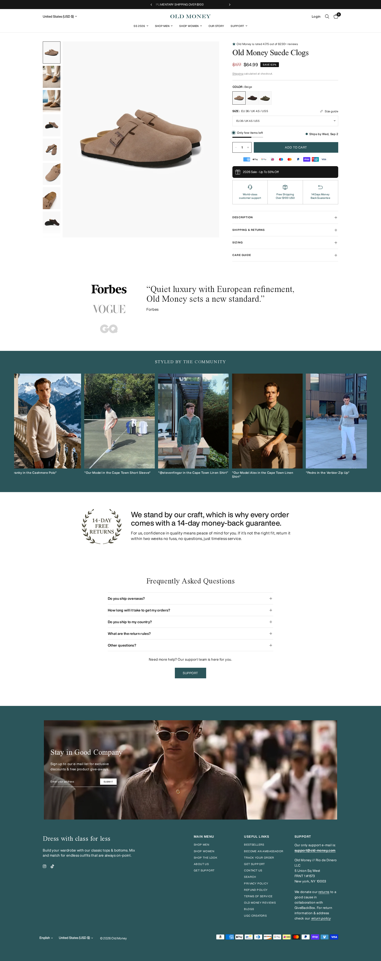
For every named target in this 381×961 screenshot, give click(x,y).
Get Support (254, 864)
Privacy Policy (256, 883)
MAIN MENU (204, 836)
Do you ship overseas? (126, 598)
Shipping (237, 73)
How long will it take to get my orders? (139, 610)
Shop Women (189, 25)
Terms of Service (258, 896)
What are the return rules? (129, 633)
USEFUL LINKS (256, 836)
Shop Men (162, 25)
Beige (239, 98)
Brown (252, 98)
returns (323, 891)
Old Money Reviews (260, 902)
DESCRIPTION (242, 217)
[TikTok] (52, 866)
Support (237, 25)
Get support (204, 870)
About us (201, 864)
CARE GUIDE (241, 255)
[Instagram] (44, 866)
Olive (265, 98)
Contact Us (253, 870)
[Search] (327, 16)
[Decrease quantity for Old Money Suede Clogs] (236, 147)
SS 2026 (139, 25)
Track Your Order (259, 857)
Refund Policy (256, 889)
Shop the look (205, 857)
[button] (190, 673)
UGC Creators (255, 915)
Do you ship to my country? (130, 622)
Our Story (216, 25)
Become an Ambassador (263, 851)
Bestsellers (254, 844)
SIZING (237, 242)
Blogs (249, 909)
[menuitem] (141, 26)
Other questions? (122, 645)
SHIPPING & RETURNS (248, 229)
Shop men (201, 844)
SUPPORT (303, 836)
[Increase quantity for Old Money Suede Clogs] (248, 147)
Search (250, 876)
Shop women (204, 851)
